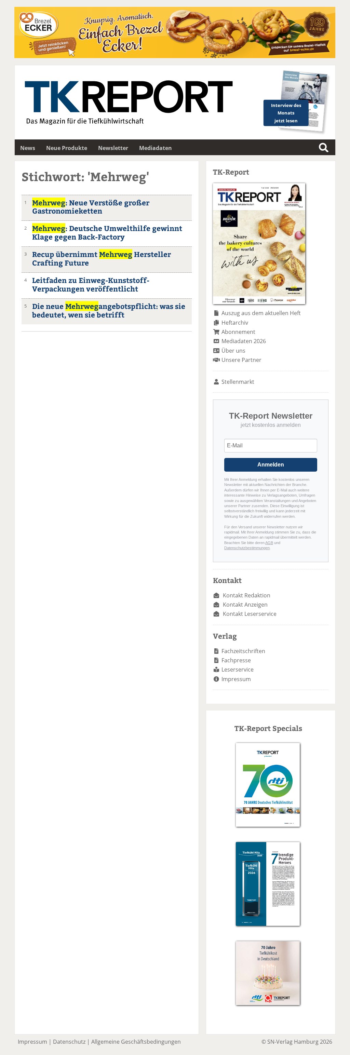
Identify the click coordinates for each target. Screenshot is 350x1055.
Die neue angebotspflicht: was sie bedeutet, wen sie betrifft (108, 310)
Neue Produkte (66, 148)
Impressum (236, 679)
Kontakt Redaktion (246, 595)
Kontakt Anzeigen (245, 604)
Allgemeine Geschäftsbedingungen (136, 1041)
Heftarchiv (234, 322)
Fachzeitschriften (243, 651)
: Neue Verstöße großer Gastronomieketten (90, 207)
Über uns (233, 350)
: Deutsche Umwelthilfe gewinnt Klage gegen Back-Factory (107, 232)
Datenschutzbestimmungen (247, 548)
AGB (269, 543)
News (27, 148)
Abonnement (238, 332)
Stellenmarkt (237, 382)
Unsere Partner (241, 360)
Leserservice (237, 669)
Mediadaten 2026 (243, 341)
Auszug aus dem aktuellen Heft (261, 313)
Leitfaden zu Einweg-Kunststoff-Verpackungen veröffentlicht (90, 284)
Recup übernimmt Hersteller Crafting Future (101, 258)
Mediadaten (155, 148)
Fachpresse (236, 660)
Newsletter (113, 148)
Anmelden (270, 465)
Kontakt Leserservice (250, 614)
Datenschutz (69, 1041)
